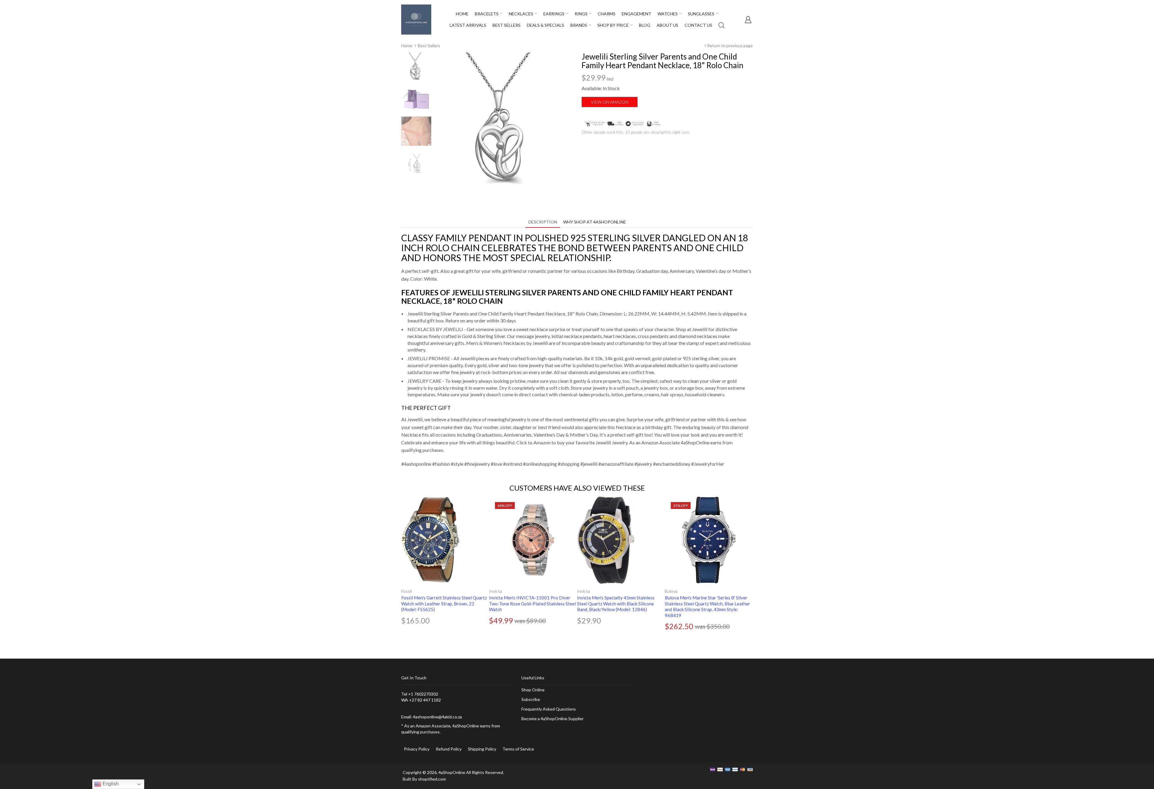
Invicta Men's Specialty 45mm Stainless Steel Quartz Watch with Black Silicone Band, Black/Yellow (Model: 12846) (616, 603)
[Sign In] (748, 19)
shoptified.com (432, 778)
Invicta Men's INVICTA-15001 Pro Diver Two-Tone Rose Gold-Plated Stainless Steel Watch (532, 603)
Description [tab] (542, 221)
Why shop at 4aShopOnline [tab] (594, 221)
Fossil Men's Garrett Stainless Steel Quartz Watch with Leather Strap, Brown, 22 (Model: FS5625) (444, 603)
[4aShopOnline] (416, 19)
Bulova (671, 591)
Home (406, 45)
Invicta (495, 591)
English (110, 783)
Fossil (406, 591)
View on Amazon (609, 102)
